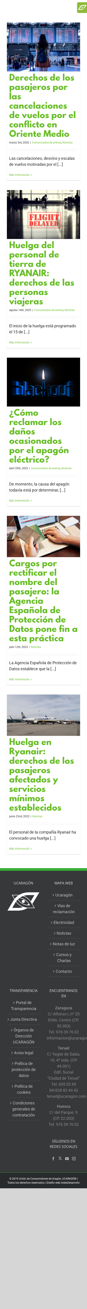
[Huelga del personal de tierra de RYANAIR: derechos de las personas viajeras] (43, 214)
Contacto (64, 971)
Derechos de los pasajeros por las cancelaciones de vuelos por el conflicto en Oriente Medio (42, 106)
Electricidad (64, 922)
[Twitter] (60, 1158)
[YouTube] (67, 1158)
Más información (19, 174)
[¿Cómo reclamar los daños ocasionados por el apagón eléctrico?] (43, 382)
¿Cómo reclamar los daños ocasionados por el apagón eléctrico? (39, 437)
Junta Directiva (23, 1019)
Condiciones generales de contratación (23, 1109)
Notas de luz (64, 944)
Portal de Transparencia (23, 1005)
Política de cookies (23, 1089)
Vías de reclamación (64, 908)
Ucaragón (63, 895)
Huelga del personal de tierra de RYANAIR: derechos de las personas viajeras (41, 274)
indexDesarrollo (70, 1182)
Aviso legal (23, 1052)
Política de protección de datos (24, 1069)
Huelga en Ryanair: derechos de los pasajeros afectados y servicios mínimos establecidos (41, 776)
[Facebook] (53, 1158)
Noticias (67, 142)
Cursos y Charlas (64, 957)
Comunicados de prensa (46, 142)
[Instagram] (74, 1158)
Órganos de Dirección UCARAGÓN (23, 1036)
